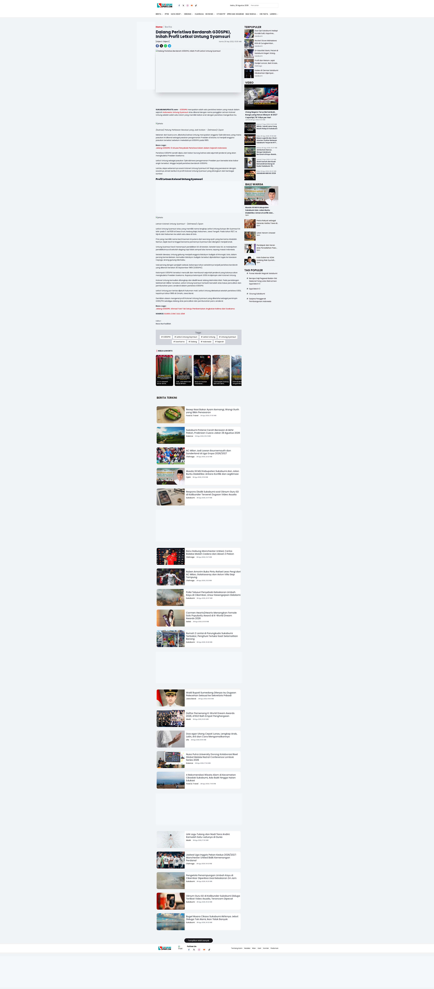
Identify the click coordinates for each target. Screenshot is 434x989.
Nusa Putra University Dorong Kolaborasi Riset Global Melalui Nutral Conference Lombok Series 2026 (212, 757)
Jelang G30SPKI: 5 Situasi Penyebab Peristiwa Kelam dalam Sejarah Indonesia (191, 148)
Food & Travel (192, 415)
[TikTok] (196, 5)
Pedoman (274, 948)
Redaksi (247, 948)
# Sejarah (219, 341)
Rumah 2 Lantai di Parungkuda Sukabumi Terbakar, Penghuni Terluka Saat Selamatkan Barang (212, 636)
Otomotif (221, 14)
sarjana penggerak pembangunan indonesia (260, 300)
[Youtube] (192, 5)
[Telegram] (169, 45)
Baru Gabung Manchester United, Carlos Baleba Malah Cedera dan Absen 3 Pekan (210, 552)
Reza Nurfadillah (163, 323)
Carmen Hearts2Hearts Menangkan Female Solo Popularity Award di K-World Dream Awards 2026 (211, 615)
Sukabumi (190, 497)
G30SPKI (183, 109)
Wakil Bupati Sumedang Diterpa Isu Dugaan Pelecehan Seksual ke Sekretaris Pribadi (211, 694)
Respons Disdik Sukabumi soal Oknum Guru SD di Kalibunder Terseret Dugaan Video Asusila (212, 493)
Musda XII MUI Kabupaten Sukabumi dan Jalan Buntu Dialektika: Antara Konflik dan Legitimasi (212, 473)
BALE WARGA (251, 14)
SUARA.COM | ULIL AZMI (174, 313)
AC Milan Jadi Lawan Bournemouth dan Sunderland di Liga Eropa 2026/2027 (208, 452)
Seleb (188, 621)
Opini (188, 477)
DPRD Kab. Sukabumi (235, 14)
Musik (188, 719)
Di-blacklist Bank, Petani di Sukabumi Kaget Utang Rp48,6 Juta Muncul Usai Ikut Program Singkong (266, 54)
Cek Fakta (263, 14)
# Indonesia (206, 341)
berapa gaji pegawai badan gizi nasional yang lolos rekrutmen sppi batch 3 (263, 281)
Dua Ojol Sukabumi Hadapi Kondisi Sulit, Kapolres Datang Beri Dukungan (266, 33)
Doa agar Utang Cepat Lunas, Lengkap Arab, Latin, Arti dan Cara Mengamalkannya (211, 735)
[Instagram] (187, 5)
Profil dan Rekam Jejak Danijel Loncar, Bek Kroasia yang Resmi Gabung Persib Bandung (266, 64)
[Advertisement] (146, 63)
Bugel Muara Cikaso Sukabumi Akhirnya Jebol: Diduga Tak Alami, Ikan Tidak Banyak (212, 918)
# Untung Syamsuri (227, 337)
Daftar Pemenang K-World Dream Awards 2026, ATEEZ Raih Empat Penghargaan (210, 715)
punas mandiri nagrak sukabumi (263, 273)
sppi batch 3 (254, 288)
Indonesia (167, 112)
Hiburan (187, 14)
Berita (158, 14)
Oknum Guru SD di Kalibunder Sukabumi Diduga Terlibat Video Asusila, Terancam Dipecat (213, 897)
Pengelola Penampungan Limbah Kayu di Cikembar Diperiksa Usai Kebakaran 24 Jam (211, 877)
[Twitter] (183, 5)
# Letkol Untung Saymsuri (185, 337)
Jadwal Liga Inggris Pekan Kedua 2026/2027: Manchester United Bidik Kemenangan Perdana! (211, 857)
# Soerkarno (179, 341)
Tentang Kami (236, 948)
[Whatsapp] (165, 45)
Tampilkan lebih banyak (198, 940)
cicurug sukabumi (257, 293)
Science (189, 436)
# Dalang (193, 341)
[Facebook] (179, 5)
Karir (259, 948)
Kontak (266, 948)
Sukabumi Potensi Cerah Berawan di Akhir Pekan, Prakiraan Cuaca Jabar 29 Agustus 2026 (213, 431)
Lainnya (273, 14)
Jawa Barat (191, 698)
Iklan (254, 948)
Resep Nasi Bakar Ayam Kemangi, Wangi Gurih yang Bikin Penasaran (212, 411)
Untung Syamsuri (180, 112)
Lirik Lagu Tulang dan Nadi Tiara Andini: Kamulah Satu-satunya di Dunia (208, 836)
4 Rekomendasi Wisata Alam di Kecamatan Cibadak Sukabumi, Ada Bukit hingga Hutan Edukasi (211, 777)
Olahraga (199, 14)
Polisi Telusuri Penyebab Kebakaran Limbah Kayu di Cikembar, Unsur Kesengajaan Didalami (213, 594)
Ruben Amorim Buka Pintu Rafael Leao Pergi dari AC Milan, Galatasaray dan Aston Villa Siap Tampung (213, 574)
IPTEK (167, 14)
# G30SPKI (166, 337)
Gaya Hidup (175, 14)
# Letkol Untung (208, 337)
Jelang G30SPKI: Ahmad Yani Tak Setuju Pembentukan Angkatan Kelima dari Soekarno (195, 308)
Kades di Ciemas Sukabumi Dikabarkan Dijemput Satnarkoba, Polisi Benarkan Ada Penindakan (266, 74)
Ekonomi (209, 14)
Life (187, 739)
